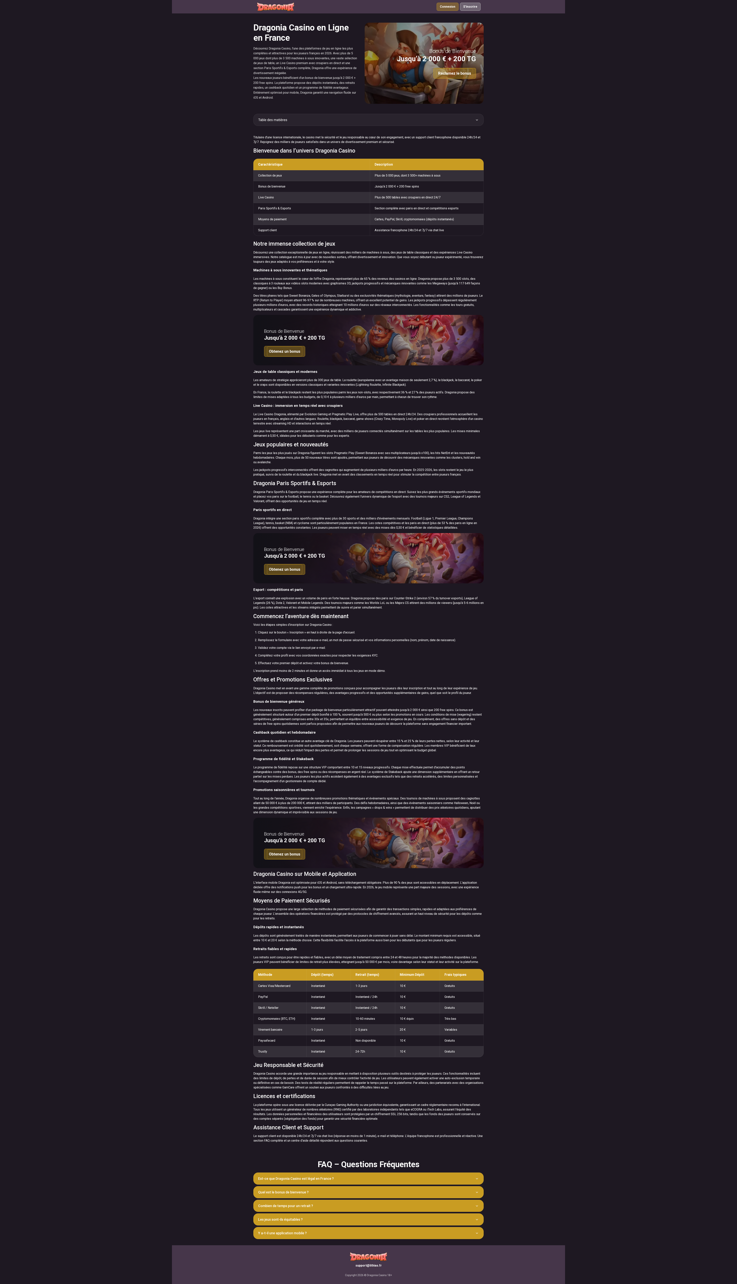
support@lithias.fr (368, 1265)
